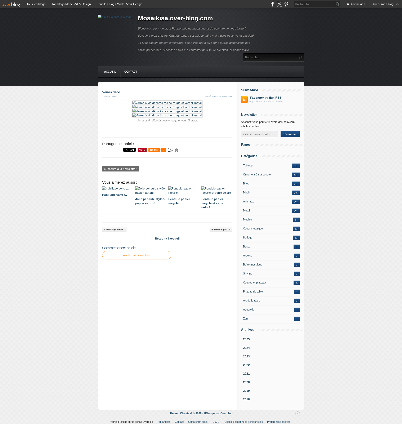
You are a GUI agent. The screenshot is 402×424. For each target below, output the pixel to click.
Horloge (247, 237)
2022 (246, 365)
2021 (246, 373)
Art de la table (251, 300)
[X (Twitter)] (279, 4)
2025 (246, 339)
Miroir (246, 192)
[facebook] (272, 4)
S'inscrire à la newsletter (120, 168)
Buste (246, 246)
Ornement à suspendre (257, 174)
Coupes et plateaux (255, 282)
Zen (245, 318)
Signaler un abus (198, 421)
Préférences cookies (278, 421)
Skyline (247, 273)
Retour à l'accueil (167, 238)
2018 (246, 399)
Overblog (226, 413)
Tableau (248, 165)
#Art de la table (224, 96)
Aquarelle (248, 309)
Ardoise (247, 255)
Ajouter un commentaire (136, 255)
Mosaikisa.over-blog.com (175, 18)
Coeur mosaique (253, 228)
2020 (246, 382)
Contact (130, 71)
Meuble (247, 219)
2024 (246, 347)
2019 (246, 390)
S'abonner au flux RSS (265, 97)
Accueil (110, 71)
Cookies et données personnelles (243, 421)
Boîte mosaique (252, 264)
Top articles (163, 421)
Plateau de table (253, 291)
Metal (246, 210)
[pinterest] (286, 4)
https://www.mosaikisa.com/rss (266, 101)
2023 (246, 356)
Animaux (248, 201)
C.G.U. (216, 421)
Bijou (246, 183)
